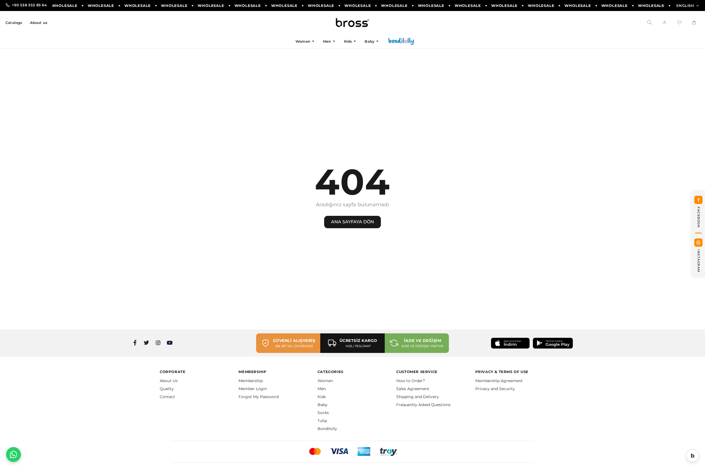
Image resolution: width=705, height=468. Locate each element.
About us (39, 23)
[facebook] (135, 342)
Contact (167, 396)
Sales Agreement (412, 389)
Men (327, 41)
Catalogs (14, 23)
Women (302, 41)
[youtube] (169, 342)
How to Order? (410, 381)
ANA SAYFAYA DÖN (352, 221)
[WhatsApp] (13, 454)
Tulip (322, 420)
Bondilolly (327, 428)
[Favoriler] (679, 22)
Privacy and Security (495, 389)
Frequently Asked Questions (423, 404)
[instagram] (158, 342)
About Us (169, 381)
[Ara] (649, 22)
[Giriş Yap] (664, 22)
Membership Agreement (499, 381)
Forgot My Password (258, 396)
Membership (250, 381)
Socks (323, 412)
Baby (370, 41)
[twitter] (146, 342)
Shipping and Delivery (417, 396)
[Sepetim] (694, 22)
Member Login (252, 389)
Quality (167, 389)
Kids (348, 41)
